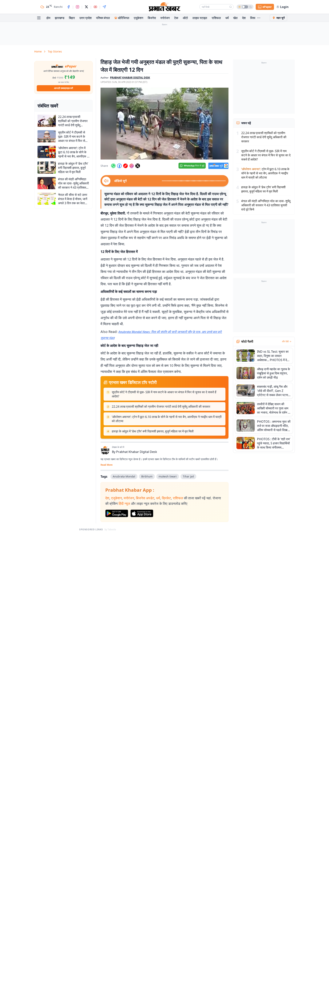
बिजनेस (152, 18)
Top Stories (55, 51)
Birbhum (147, 476)
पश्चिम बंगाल (103, 18)
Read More (107, 464)
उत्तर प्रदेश (85, 18)
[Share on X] (137, 166)
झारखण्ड (59, 18)
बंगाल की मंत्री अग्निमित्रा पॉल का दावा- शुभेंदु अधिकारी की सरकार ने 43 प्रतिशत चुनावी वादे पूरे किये (266, 205)
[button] (164, 124)
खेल (235, 18)
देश (244, 18)
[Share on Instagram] (131, 166)
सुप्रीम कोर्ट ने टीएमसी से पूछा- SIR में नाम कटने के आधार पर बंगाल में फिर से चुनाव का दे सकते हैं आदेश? (164, 394)
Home (38, 51)
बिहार (72, 18)
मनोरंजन (165, 18)
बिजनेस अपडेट (145, 498)
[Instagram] (77, 7)
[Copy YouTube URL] (125, 166)
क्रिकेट (166, 498)
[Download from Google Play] (116, 513)
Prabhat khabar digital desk (130, 77)
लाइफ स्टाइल (199, 18)
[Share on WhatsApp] (113, 166)
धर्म (227, 18)
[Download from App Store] (141, 513)
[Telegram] (104, 7)
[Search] (230, 7)
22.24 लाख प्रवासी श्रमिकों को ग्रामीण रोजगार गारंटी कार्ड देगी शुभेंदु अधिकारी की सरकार (161, 406)
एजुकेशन (138, 18)
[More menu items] (258, 18)
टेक (176, 18)
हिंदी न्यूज (124, 503)
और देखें (285, 341)
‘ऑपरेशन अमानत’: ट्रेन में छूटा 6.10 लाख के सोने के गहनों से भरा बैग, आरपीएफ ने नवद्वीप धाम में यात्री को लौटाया (167, 419)
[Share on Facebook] (119, 166)
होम (48, 18)
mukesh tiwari (168, 476)
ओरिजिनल (123, 18)
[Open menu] (39, 18)
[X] (86, 7)
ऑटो (185, 18)
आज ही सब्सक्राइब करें (63, 88)
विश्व (252, 18)
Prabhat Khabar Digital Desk (136, 452)
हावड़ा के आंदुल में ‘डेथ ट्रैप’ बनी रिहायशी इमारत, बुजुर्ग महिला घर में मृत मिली (153, 431)
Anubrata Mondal (124, 476)
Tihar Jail (188, 476)
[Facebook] (68, 7)
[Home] (164, 6)
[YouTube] (95, 7)
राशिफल (216, 18)
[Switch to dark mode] (245, 7)
